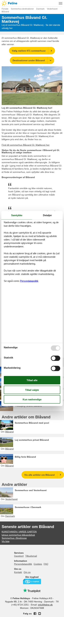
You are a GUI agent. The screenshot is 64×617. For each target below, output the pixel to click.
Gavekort (19, 556)
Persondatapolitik (23, 564)
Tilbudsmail (31, 556)
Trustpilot (32, 590)
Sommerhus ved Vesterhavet (31, 490)
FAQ (46, 564)
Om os (27, 572)
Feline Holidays (32, 3)
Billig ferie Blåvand (25, 456)
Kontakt (18, 572)
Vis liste (6, 541)
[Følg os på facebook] (35, 613)
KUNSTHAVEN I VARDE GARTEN (19, 531)
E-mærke (32, 581)
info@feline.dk (45, 604)
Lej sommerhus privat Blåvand (32, 440)
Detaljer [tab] (47, 215)
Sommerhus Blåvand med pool (32, 423)
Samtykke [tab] (16, 215)
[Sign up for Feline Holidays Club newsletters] (39, 613)
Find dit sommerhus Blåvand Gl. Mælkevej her (26, 145)
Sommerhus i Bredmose (14, 538)
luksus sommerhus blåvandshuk (18, 535)
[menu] (60, 3)
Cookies (38, 564)
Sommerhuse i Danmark (28, 507)
